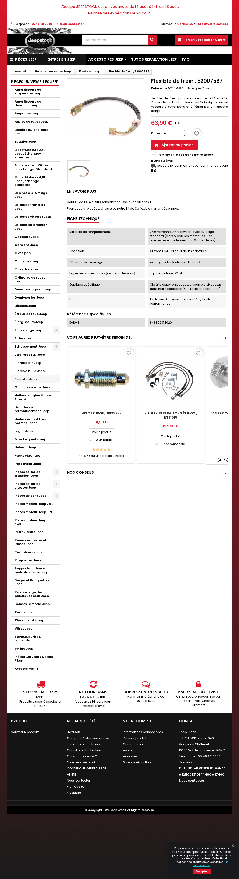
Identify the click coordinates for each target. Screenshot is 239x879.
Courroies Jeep (27, 261)
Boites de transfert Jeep (30, 207)
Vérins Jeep (24, 648)
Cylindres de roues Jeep (30, 279)
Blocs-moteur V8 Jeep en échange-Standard (33, 167)
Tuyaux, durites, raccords (28, 638)
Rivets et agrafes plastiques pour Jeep (32, 594)
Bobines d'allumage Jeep (31, 195)
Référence (159, 88)
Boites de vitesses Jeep (33, 216)
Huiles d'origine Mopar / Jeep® (33, 397)
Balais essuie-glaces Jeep (31, 132)
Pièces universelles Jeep (35, 81)
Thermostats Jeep (29, 620)
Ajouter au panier (174, 145)
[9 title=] (107, 450)
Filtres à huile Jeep (30, 371)
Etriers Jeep (24, 338)
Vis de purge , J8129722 (102, 413)
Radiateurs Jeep (28, 552)
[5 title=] (100, 450)
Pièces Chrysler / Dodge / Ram (34, 659)
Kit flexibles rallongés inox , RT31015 (170, 415)
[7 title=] (103, 450)
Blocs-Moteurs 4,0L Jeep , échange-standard (30, 181)
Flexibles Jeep (26, 379)
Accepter (201, 871)
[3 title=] (96, 450)
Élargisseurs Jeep (29, 322)
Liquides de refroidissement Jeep (32, 409)
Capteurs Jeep (27, 236)
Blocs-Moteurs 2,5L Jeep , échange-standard (30, 153)
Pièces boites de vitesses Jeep (27, 486)
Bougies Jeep (25, 141)
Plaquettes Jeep (28, 560)
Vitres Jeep (23, 628)
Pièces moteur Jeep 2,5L (34, 504)
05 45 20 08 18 (41, 24)
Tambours (23, 612)
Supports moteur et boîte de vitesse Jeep (31, 570)
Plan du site (75, 786)
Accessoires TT (27, 668)
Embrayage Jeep (28, 330)
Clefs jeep (23, 253)
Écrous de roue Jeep (31, 314)
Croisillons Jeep (27, 269)
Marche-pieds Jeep (30, 439)
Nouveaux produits (25, 732)
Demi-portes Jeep (29, 297)
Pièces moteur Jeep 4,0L (30, 522)
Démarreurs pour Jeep (33, 289)
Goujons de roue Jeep (32, 387)
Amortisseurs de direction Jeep (28, 103)
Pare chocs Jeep (28, 464)
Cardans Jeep (26, 245)
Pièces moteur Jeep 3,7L (34, 512)
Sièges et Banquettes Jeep (32, 582)
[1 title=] (92, 450)
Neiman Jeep (25, 447)
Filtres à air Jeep (28, 363)
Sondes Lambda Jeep (32, 604)
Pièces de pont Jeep (30, 495)
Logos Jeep (24, 431)
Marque (194, 88)
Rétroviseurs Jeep (29, 532)
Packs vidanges (27, 455)
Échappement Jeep (30, 346)
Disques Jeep (25, 305)
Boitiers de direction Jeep (31, 227)
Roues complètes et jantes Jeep (30, 542)
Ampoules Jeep (27, 113)
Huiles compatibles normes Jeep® (30, 421)
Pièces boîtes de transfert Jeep (27, 474)
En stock (177, 155)
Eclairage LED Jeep (30, 354)
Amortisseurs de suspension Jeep (28, 91)
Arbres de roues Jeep (31, 121)
